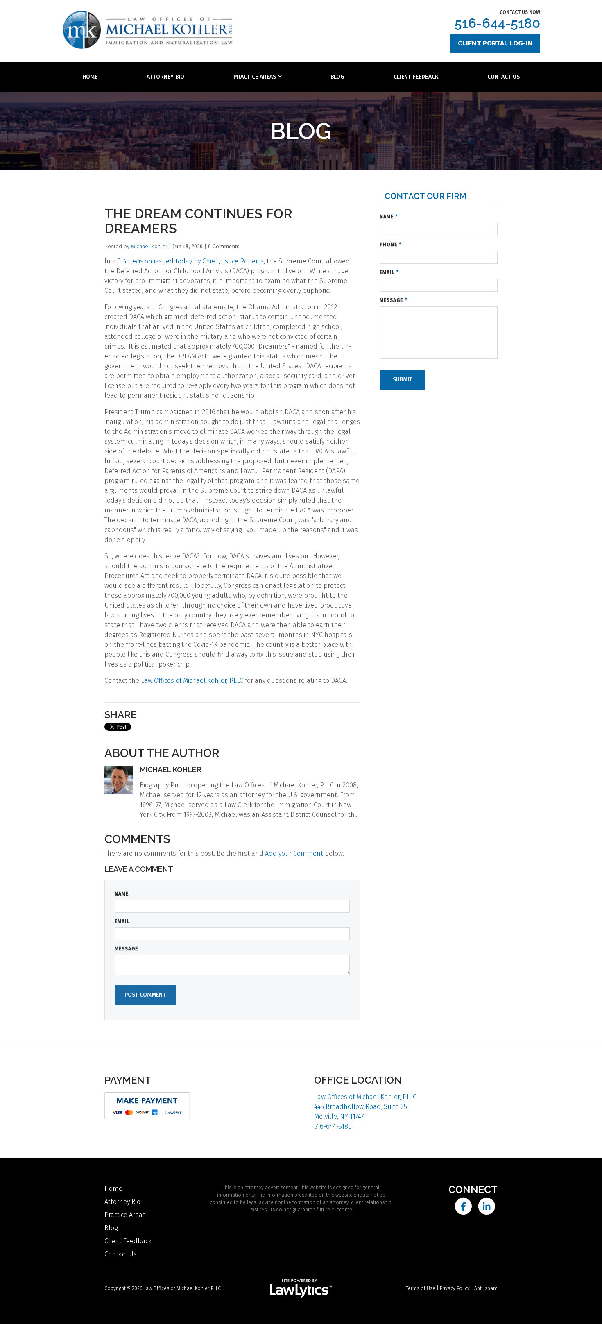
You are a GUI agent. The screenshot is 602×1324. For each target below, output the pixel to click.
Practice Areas (254, 76)
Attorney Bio (165, 76)
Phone (390, 244)
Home (89, 76)
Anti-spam (486, 1288)
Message (126, 949)
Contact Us (503, 76)
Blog (337, 76)
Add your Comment (294, 853)
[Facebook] (463, 1206)
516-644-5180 (497, 23)
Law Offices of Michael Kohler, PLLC (192, 681)
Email (122, 921)
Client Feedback (416, 76)
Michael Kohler (149, 246)
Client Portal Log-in (495, 43)
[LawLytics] (301, 1288)
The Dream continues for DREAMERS (198, 221)
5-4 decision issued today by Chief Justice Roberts (191, 261)
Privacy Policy (455, 1288)
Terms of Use (420, 1288)
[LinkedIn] (487, 1206)
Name (122, 894)
